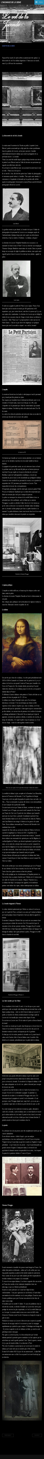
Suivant (37, 1435)
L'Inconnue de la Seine (11, 2)
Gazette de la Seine (8, 46)
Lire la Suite (8, 33)
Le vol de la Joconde (15, 20)
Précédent (7, 1435)
